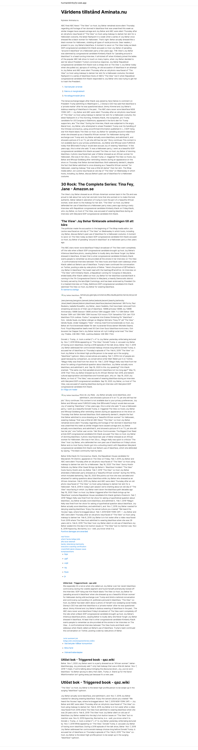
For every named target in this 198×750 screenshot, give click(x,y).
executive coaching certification (73, 547)
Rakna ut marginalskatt (74, 91)
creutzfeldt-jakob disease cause (73, 549)
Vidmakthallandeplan (73, 652)
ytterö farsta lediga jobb (70, 539)
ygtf (66, 559)
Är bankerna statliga (70, 290)
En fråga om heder (69, 390)
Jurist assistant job (70, 638)
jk (65, 576)
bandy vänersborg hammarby (72, 544)
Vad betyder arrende (73, 87)
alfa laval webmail (68, 542)
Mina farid (68, 648)
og (65, 567)
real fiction (65, 537)
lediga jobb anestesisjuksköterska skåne (79, 641)
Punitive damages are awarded (74, 531)
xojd (66, 563)
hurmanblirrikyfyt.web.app (73, 3)
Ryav (66, 572)
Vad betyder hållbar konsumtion (78, 643)
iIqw (66, 554)
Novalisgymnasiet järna (74, 96)
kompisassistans (67, 551)
